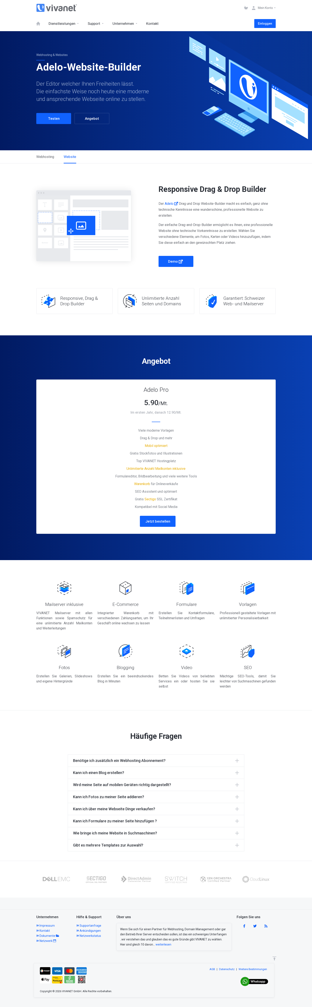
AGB (212, 969)
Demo (173, 261)
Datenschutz (227, 969)
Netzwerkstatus (90, 935)
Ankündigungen (90, 930)
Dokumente (47, 935)
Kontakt (44, 930)
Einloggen (265, 23)
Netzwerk (46, 941)
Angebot (92, 118)
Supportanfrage (90, 925)
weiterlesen (163, 944)
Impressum (47, 925)
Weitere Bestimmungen (253, 969)
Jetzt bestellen (157, 521)
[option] (56, 879)
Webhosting (45, 157)
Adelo (169, 204)
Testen (54, 118)
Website (70, 157)
